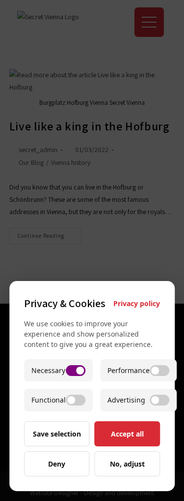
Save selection (57, 433)
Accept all (127, 433)
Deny (56, 464)
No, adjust (127, 464)
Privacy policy (136, 303)
